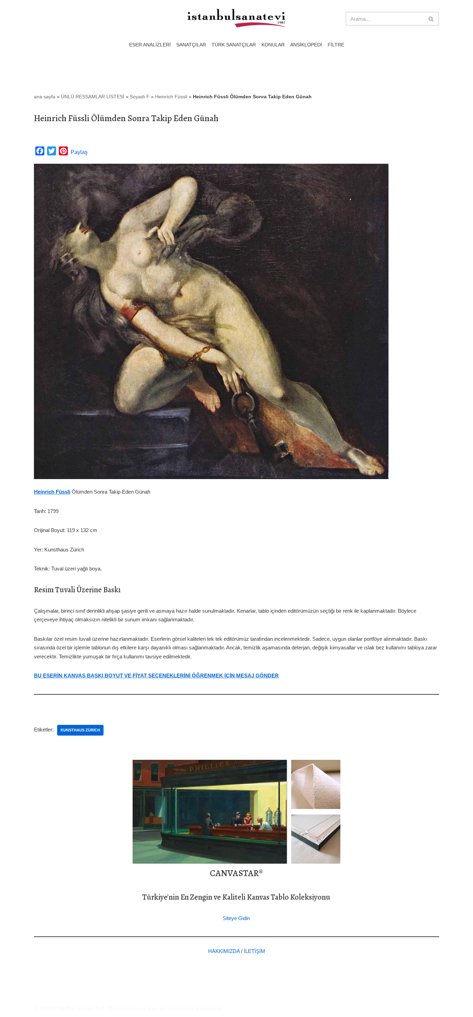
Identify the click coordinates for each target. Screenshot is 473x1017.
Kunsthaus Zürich (80, 730)
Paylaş (79, 152)
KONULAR (273, 44)
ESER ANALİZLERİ (150, 44)
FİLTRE (336, 44)
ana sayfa (44, 96)
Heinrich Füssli (171, 96)
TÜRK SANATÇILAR (234, 44)
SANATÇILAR (191, 44)
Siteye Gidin (236, 918)
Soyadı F (140, 96)
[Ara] (431, 19)
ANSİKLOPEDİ (306, 44)
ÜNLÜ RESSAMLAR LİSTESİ (92, 96)
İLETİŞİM (254, 951)
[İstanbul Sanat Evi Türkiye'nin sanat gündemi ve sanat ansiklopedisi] (236, 19)
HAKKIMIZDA (224, 951)
